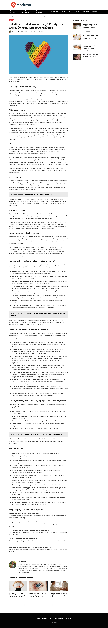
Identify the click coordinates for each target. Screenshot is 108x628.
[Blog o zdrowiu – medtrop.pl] (21, 5)
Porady (94, 11)
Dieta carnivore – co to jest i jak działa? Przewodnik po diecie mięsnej (90, 56)
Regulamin (45, 618)
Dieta (69, 11)
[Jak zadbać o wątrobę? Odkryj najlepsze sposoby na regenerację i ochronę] (18, 586)
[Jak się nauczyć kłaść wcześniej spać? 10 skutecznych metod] (77, 47)
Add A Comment (38, 605)
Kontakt (69, 618)
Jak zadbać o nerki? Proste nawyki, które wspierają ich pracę (58, 594)
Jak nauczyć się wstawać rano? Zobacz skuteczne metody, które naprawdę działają (90, 27)
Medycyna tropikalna (39, 11)
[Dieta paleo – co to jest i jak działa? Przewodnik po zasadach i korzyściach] (77, 37)
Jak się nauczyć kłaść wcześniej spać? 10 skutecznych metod (89, 46)
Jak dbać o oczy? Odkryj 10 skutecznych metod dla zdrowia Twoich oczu (37, 594)
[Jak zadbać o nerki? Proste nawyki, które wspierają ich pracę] (59, 586)
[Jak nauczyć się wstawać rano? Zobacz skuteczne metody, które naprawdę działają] (77, 26)
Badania (63, 11)
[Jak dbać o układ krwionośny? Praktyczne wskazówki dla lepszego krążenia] (38, 54)
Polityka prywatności (57, 618)
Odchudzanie (85, 11)
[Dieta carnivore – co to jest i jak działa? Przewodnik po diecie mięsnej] (77, 57)
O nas (38, 618)
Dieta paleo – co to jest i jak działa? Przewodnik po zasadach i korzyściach (90, 37)
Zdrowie (76, 11)
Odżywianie (54, 11)
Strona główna (12, 11)
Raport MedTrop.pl (25, 11)
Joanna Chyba (16, 31)
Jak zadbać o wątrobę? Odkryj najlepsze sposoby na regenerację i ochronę (18, 594)
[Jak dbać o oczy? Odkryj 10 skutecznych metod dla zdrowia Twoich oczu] (38, 586)
